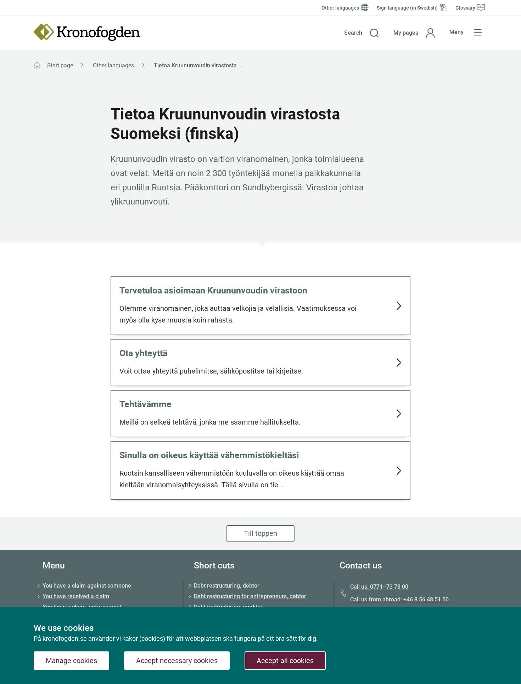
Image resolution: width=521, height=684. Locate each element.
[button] (362, 33)
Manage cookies (71, 660)
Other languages (113, 65)
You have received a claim (76, 596)
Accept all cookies (285, 660)
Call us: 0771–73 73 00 (379, 586)
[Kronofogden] (87, 32)
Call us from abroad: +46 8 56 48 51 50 (399, 599)
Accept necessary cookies (177, 660)
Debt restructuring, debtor (226, 585)
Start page (60, 65)
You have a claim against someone (87, 585)
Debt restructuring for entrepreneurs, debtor (250, 596)
